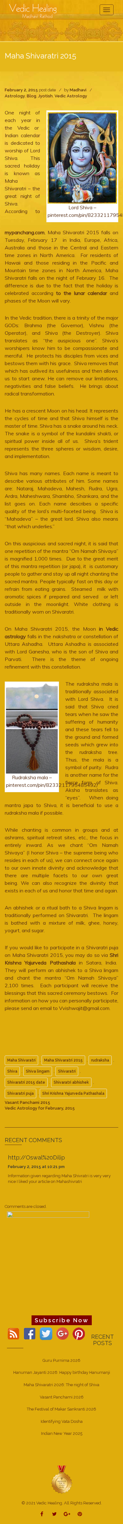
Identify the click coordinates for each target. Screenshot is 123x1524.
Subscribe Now (62, 1320)
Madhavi (78, 90)
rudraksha (100, 1060)
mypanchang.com (24, 232)
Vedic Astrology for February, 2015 (40, 1108)
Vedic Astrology (71, 96)
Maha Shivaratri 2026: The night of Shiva (61, 1384)
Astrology (15, 96)
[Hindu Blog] (61, 1479)
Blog (31, 96)
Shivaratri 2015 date (26, 1082)
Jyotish (45, 96)
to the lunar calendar (83, 293)
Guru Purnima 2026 (61, 1360)
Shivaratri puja (20, 1093)
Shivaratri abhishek (71, 1082)
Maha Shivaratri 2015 (63, 1060)
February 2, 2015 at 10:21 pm (36, 1166)
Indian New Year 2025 (61, 1433)
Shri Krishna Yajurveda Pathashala (73, 1093)
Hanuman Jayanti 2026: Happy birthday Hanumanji (61, 1372)
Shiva (12, 1071)
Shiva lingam (38, 1071)
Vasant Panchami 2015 (27, 1102)
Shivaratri (67, 1071)
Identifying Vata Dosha (62, 1421)
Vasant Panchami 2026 (62, 1397)
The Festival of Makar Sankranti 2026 (61, 1409)
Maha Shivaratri (21, 1060)
